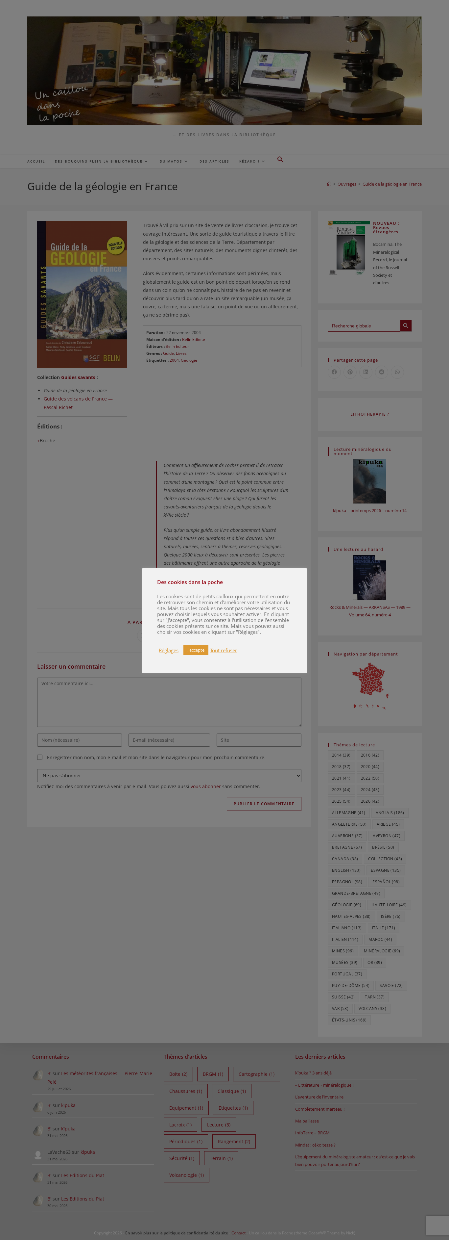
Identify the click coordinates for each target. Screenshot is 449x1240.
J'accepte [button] (195, 650)
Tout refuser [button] (223, 650)
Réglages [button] (168, 650)
